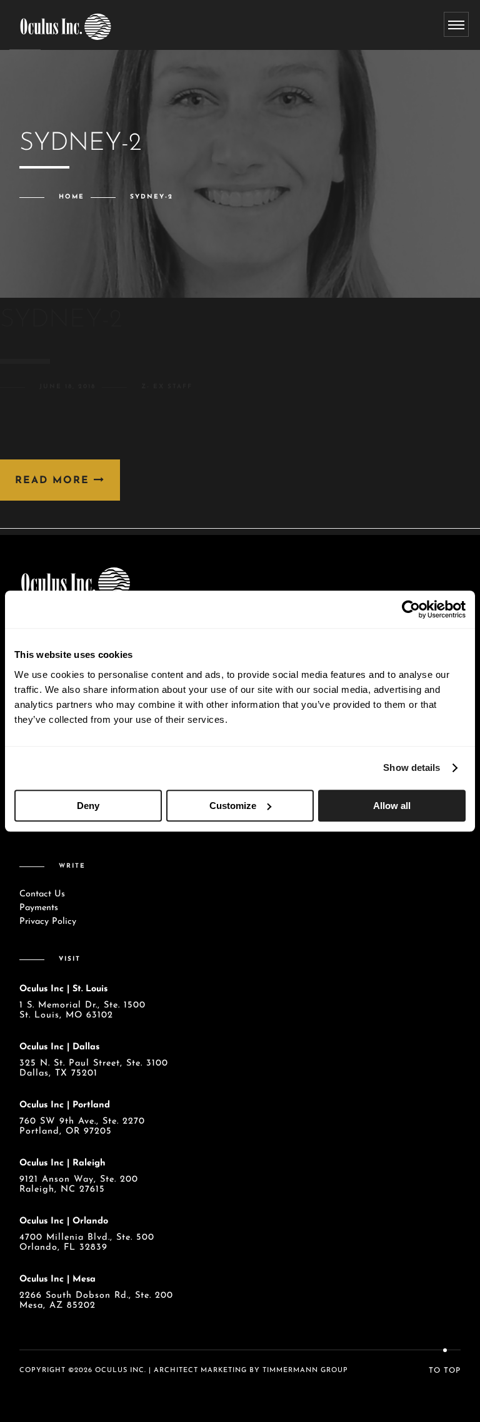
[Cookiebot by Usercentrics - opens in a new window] (411, 609)
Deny (88, 805)
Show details (411, 767)
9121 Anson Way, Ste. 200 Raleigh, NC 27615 (78, 1184)
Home (71, 197)
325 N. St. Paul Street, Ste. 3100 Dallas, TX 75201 (93, 1068)
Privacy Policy (47, 921)
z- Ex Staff (166, 386)
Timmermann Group (305, 1370)
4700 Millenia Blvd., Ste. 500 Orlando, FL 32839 (86, 1242)
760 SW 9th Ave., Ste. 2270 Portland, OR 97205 (82, 1126)
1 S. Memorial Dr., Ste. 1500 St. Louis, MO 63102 (82, 1010)
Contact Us (42, 894)
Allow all (392, 805)
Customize (232, 805)
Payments (38, 908)
